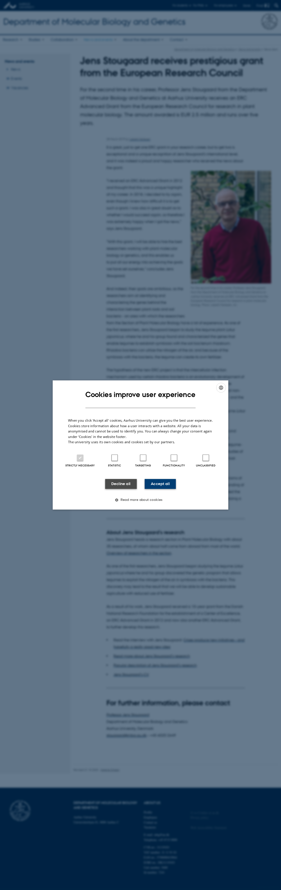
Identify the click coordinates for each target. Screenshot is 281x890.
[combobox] (221, 387)
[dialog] (140, 444)
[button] (140, 500)
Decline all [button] (120, 483)
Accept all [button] (160, 483)
